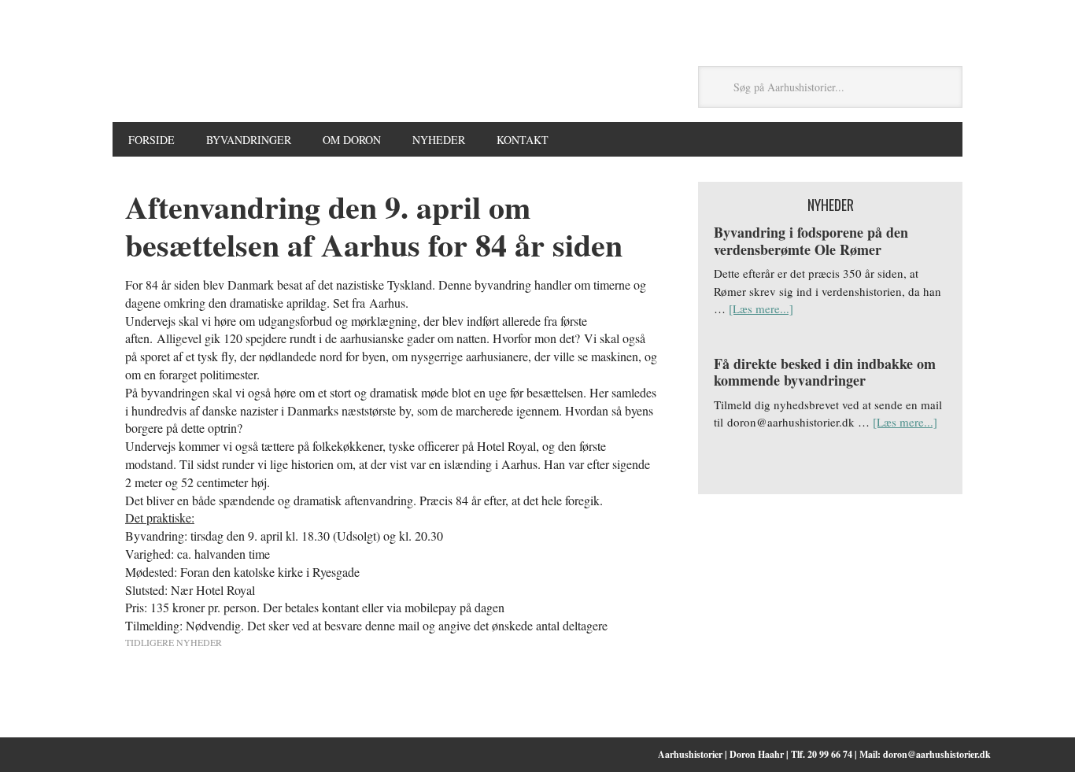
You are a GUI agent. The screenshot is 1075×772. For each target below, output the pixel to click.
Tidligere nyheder (173, 642)
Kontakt (523, 139)
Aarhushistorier (391, 88)
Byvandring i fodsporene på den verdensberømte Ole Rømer (811, 241)
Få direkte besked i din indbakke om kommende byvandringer (825, 372)
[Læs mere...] (761, 308)
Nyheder (438, 139)
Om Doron (352, 139)
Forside (151, 139)
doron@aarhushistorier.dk (937, 754)
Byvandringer (248, 139)
